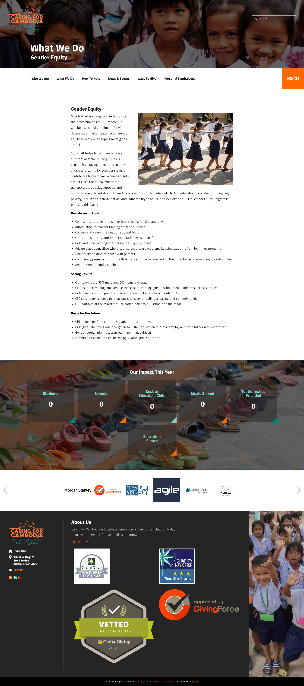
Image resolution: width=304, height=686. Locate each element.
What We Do (65, 78)
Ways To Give (147, 78)
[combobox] (274, 18)
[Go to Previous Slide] (6, 490)
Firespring (193, 681)
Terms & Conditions (164, 681)
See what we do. (83, 542)
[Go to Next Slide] (298, 490)
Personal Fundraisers (179, 78)
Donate (293, 78)
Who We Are (40, 78)
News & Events (119, 78)
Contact (18, 570)
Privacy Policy (144, 681)
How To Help (91, 78)
